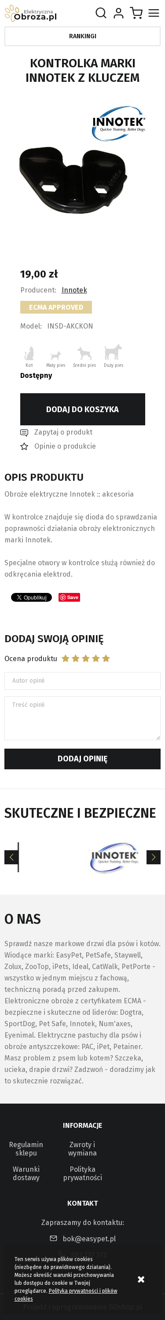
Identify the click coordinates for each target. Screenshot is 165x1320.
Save (72, 597)
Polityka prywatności (82, 1173)
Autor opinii (28, 680)
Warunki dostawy (26, 1173)
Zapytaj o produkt (63, 432)
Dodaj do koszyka (82, 409)
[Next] (154, 857)
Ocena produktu (30, 659)
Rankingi (82, 36)
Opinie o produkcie (65, 446)
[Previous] (11, 857)
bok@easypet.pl (89, 1239)
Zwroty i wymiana (82, 1149)
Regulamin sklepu (26, 1149)
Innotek (74, 290)
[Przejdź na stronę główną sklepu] (30, 13)
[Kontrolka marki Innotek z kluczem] (83, 160)
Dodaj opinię (82, 759)
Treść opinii (28, 705)
